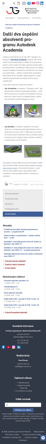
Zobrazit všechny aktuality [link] (15, 261)
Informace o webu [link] (12, 435)
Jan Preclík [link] (39, 184)
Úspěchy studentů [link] (24, 385)
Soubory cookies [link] (31, 437)
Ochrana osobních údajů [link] (32, 435)
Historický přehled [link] (12, 194)
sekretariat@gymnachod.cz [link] (23, 337)
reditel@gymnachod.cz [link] (23, 366)
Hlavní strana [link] (9, 18)
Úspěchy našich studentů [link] (15, 264)
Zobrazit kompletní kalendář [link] (16, 312)
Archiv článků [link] (36, 18)
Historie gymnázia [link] (23, 18)
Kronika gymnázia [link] (11, 199)
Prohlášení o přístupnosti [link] (11, 437)
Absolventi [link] (9, 204)
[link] (43, 438)
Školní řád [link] (23, 388)
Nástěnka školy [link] (24, 383)
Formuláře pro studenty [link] (24, 391)
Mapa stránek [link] (39, 432)
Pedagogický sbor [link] (12, 209)
